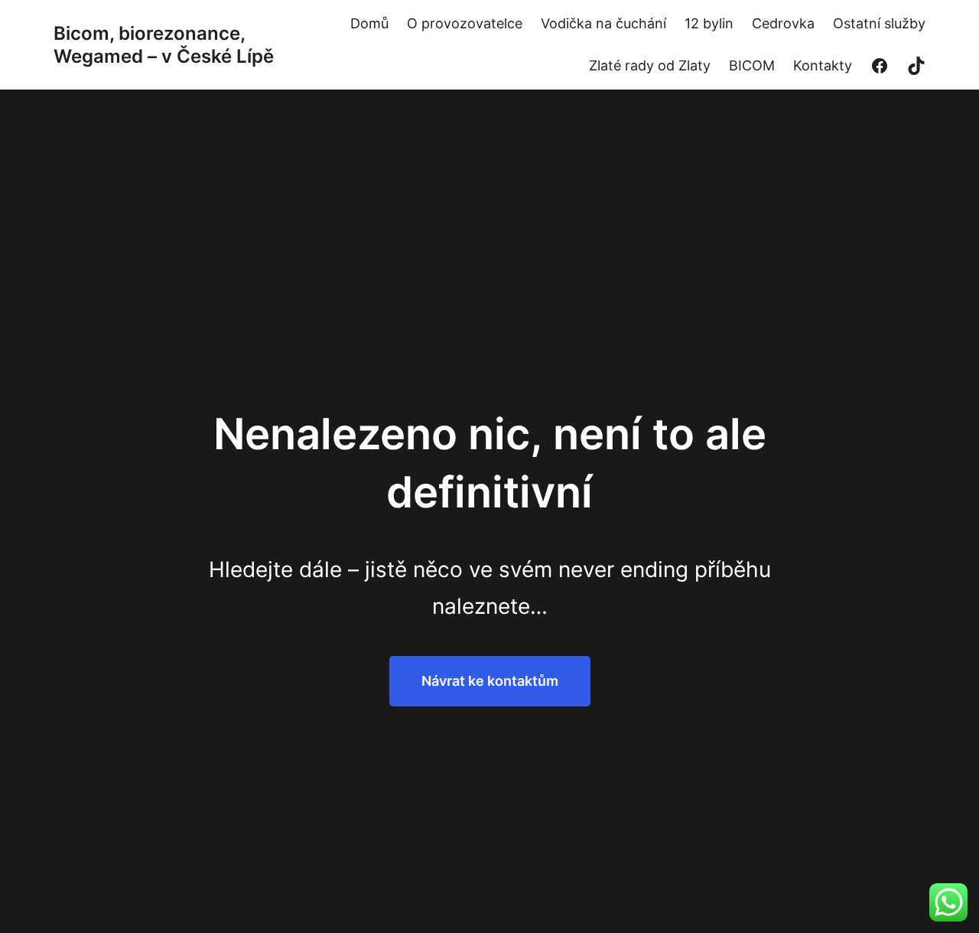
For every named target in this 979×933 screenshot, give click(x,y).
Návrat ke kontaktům (489, 681)
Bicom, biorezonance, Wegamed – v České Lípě (164, 44)
